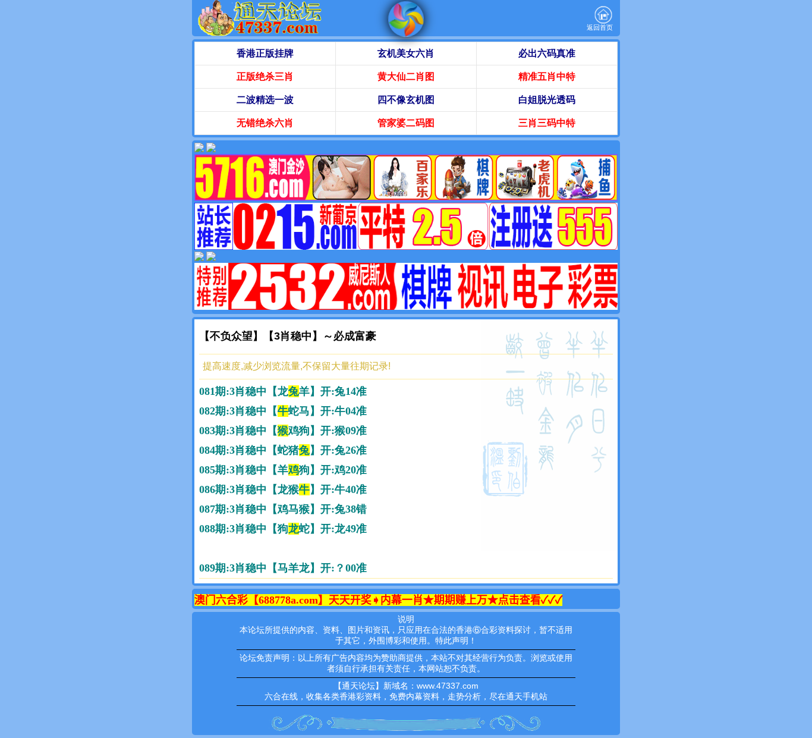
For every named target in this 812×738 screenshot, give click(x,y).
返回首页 (600, 27)
